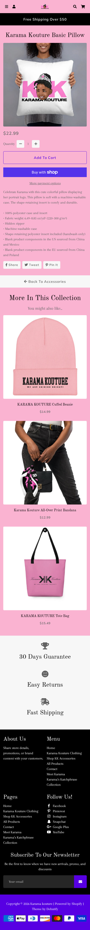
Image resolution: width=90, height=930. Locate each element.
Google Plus (60, 827)
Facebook (59, 806)
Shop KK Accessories (61, 758)
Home (51, 748)
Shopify (77, 904)
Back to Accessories (46, 281)
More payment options (45, 183)
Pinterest (58, 811)
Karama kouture (41, 904)
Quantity (9, 144)
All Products (55, 764)
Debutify (52, 909)
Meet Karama (56, 774)
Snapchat (59, 822)
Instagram (59, 816)
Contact (52, 769)
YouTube (58, 832)
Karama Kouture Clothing (64, 753)
